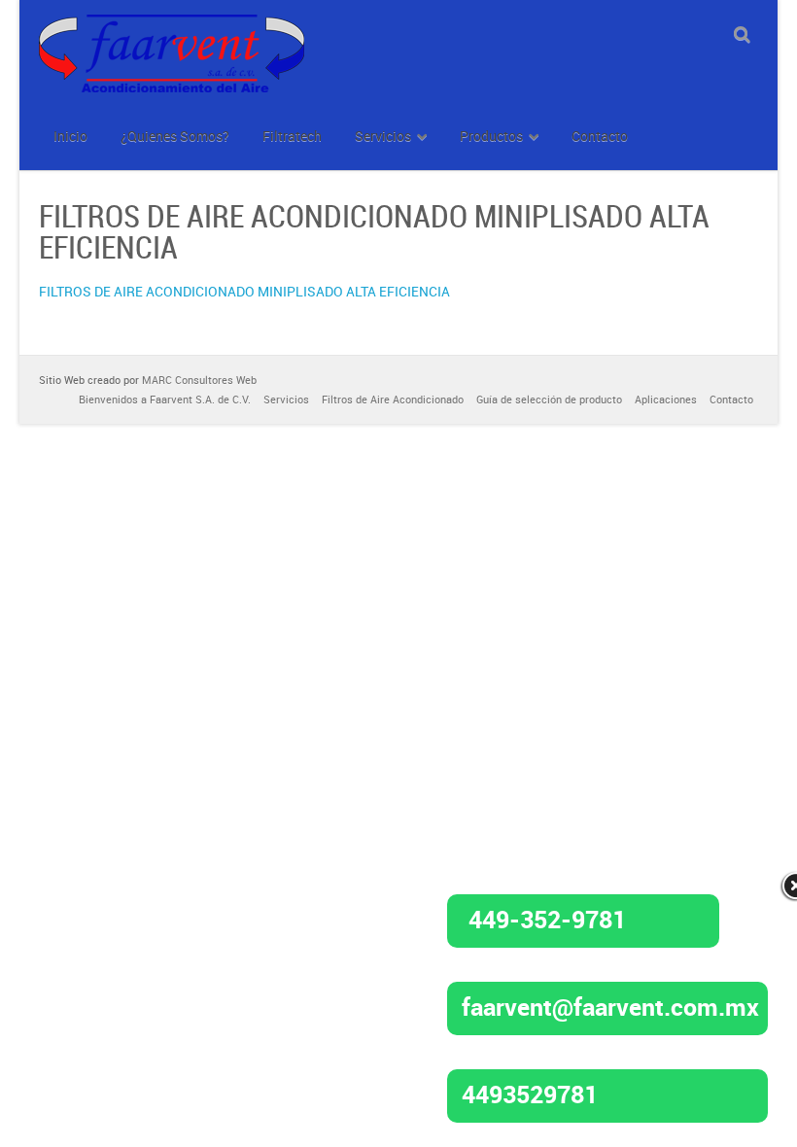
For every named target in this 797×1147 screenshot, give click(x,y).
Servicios (286, 399)
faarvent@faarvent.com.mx (610, 1006)
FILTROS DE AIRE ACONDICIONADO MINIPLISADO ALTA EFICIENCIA (244, 291)
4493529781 (530, 1093)
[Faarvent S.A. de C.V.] (171, 26)
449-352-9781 (547, 918)
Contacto (731, 399)
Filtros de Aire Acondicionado (393, 399)
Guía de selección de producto (549, 399)
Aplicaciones (666, 399)
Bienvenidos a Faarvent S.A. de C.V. (165, 399)
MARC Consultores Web (199, 379)
